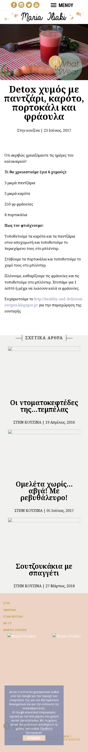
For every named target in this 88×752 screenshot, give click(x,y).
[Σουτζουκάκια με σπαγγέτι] (44, 538)
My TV (7, 623)
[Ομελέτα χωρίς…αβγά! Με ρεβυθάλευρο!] (44, 453)
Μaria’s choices (14, 630)
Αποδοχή (34, 738)
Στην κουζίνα (28, 130)
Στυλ (6, 603)
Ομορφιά (9, 610)
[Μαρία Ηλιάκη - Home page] (44, 16)
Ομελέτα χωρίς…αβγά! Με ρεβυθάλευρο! (44, 490)
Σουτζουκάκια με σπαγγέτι (44, 569)
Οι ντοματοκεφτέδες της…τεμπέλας (44, 406)
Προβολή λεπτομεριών (39, 731)
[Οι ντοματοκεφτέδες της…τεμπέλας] (44, 370)
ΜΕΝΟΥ (66, 5)
